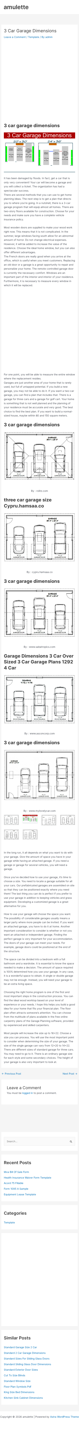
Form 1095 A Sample (16, 1188)
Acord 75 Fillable (13, 1183)
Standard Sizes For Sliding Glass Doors (26, 1358)
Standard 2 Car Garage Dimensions (25, 1352)
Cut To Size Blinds (14, 1375)
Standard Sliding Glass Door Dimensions (27, 1364)
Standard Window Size (17, 1381)
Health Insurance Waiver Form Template (27, 1177)
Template (33, 37)
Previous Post (11, 1074)
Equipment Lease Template (20, 1194)
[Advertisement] (39, 80)
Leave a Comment (15, 37)
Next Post (70, 1074)
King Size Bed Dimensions (19, 1392)
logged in (27, 1093)
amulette (16, 7)
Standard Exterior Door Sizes (21, 1369)
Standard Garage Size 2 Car (20, 1347)
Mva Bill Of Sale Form (16, 1172)
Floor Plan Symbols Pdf (17, 1386)
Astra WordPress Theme (64, 1416)
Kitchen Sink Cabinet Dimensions (23, 1397)
